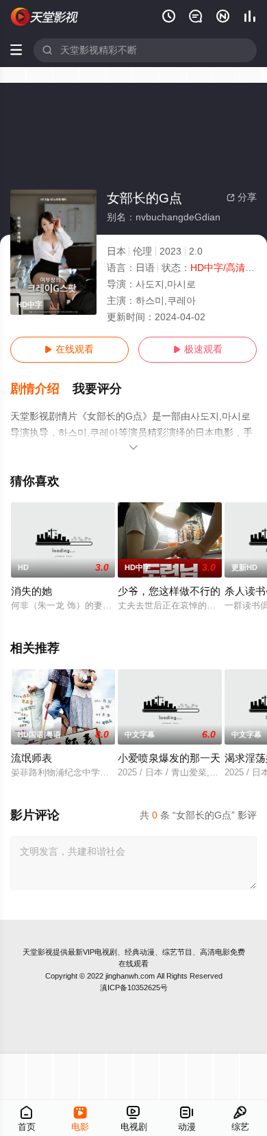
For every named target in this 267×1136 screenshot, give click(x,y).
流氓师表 (31, 758)
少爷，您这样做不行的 (169, 591)
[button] (41, 389)
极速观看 (197, 349)
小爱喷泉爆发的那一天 (169, 758)
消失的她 (31, 591)
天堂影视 (38, 952)
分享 (242, 197)
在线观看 (69, 349)
